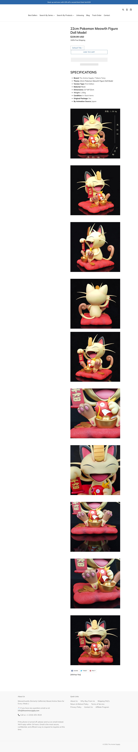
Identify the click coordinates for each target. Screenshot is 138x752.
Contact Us (88, 707)
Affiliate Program (102, 707)
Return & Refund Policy (79, 704)
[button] (89, 60)
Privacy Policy (75, 707)
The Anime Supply (114, 744)
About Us (74, 701)
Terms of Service (97, 704)
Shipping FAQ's (104, 701)
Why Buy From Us (87, 701)
